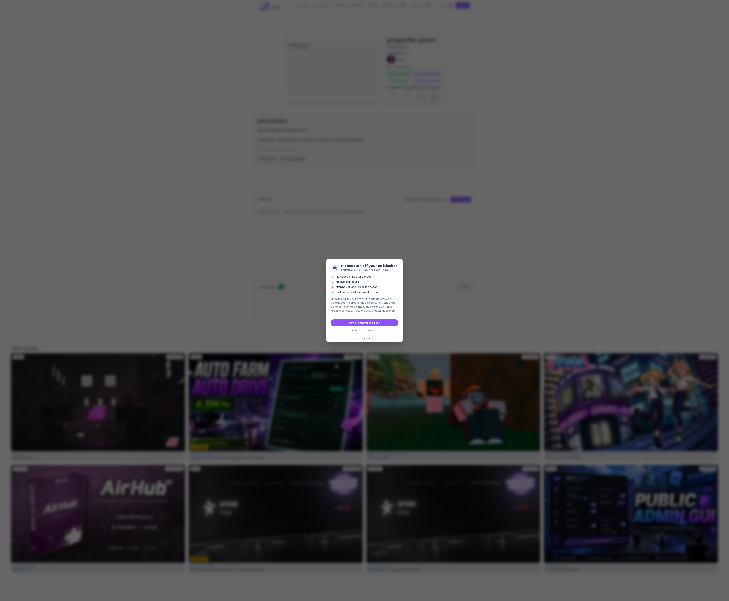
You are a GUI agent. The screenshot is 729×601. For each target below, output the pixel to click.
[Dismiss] (399, 263)
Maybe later (364, 338)
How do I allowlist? (363, 330)
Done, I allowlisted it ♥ (364, 323)
